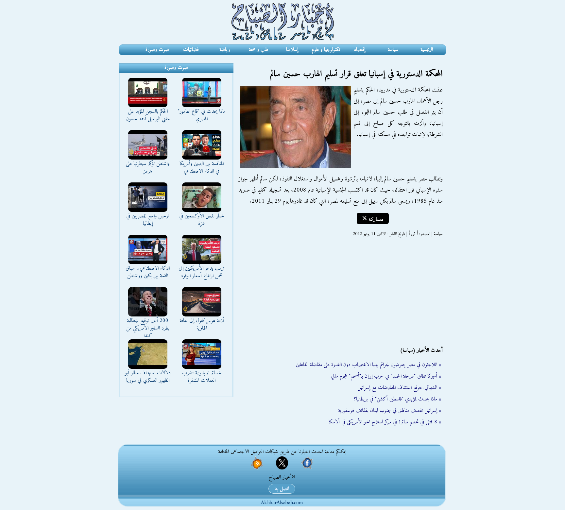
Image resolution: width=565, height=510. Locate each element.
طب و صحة (258, 49)
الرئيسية (426, 49)
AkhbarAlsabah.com (282, 502)
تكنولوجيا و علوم (326, 49)
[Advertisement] (340, 292)
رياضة (224, 49)
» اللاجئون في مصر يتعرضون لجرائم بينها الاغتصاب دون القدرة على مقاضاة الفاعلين (368, 364)
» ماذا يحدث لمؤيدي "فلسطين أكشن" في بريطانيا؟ (397, 399)
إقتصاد (359, 49)
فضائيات (191, 49)
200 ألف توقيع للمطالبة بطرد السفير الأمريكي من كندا (147, 328)
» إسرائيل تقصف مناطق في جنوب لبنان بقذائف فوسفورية (389, 410)
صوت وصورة (157, 49)
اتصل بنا (282, 488)
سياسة (393, 49)
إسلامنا (292, 49)
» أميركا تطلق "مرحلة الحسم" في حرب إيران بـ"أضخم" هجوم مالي (386, 376)
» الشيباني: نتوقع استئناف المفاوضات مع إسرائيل (399, 387)
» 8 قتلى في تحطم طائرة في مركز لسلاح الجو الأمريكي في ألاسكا (385, 422)
